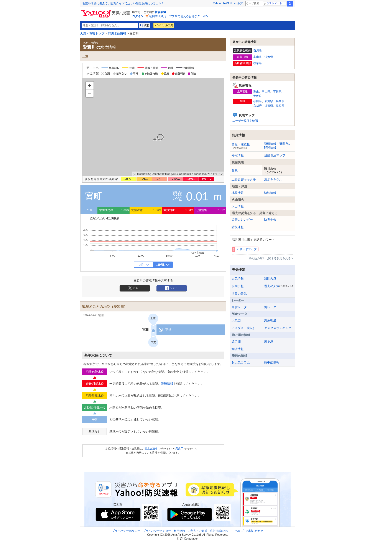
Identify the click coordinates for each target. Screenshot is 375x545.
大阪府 (257, 96)
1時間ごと (163, 265)
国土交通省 (151, 448)
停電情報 (238, 155)
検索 (290, 4)
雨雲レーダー (241, 307)
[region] (153, 127)
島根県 (280, 105)
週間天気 (270, 278)
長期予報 (238, 286)
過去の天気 (278, 286)
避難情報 (167, 383)
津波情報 (270, 193)
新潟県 (269, 101)
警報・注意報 (241, 145)
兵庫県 (280, 101)
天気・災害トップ (92, 33)
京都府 (257, 105)
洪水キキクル (273, 179)
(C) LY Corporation (182, 173)
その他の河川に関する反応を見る (269, 258)
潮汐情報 (238, 349)
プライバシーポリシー (126, 530)
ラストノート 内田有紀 (276, 3)
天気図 (236, 320)
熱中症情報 (271, 362)
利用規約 (179, 530)
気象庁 (179, 448)
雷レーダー (271, 307)
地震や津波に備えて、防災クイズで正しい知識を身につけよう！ (123, 3)
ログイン (137, 16)
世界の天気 (239, 293)
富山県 (257, 57)
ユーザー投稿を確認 (245, 120)
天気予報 (238, 278)
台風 (235, 170)
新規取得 (160, 12)
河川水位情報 (117, 33)
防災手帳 (270, 219)
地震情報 (238, 193)
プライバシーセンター (157, 530)
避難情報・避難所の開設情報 (277, 145)
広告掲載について (221, 530)
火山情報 (238, 206)
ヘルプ (238, 3)
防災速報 (238, 227)
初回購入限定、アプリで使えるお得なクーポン (179, 16)
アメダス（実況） (244, 328)
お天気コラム (241, 362)
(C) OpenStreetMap (158, 173)
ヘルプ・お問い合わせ (249, 530)
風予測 (268, 341)
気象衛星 (270, 320)
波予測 (236, 341)
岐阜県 (257, 63)
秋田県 (257, 101)
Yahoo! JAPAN (222, 3)
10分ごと (143, 265)
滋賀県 (269, 57)
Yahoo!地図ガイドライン (208, 173)
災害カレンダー (242, 219)
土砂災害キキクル (244, 179)
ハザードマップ (247, 249)
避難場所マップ (274, 155)
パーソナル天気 (164, 25)
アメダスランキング (277, 328)
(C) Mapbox (140, 173)
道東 (256, 91)
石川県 (257, 50)
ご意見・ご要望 (197, 530)
